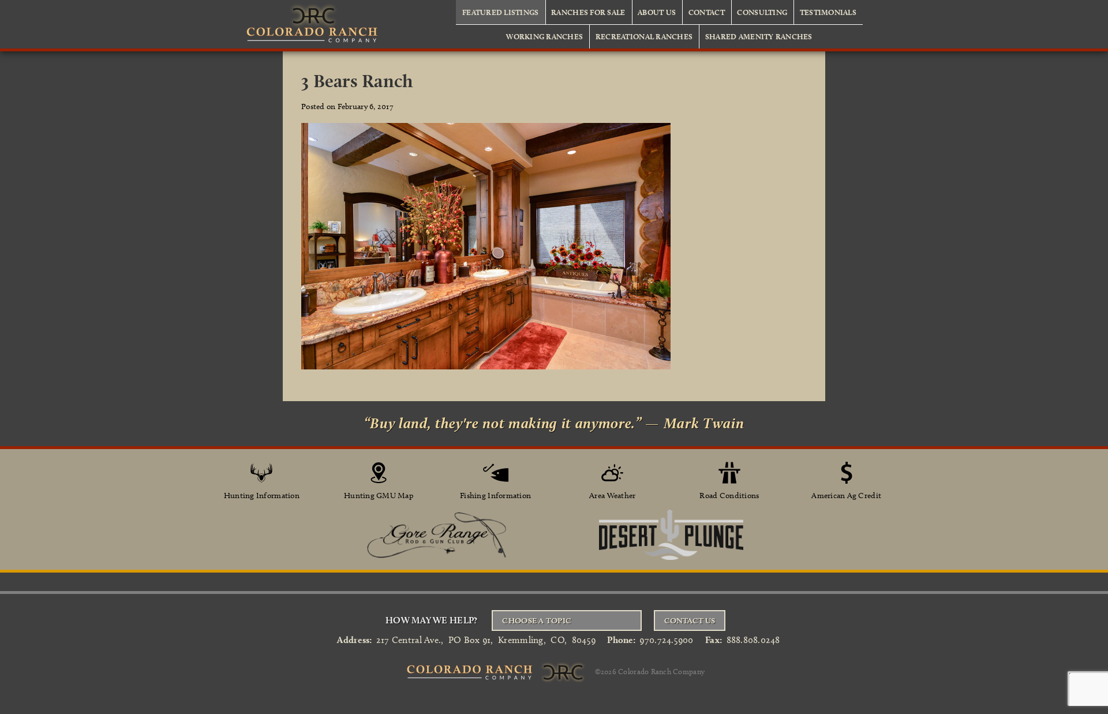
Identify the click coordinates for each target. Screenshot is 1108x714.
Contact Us (689, 620)
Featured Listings (500, 12)
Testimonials (828, 12)
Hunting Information (262, 495)
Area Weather (612, 495)
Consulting (762, 12)
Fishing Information (495, 495)
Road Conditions (729, 495)
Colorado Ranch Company (661, 670)
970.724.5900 (666, 639)
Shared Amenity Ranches (759, 36)
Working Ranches (544, 36)
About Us (657, 12)
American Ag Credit (846, 495)
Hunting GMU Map (378, 495)
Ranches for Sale (588, 12)
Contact (706, 12)
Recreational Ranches (644, 36)
